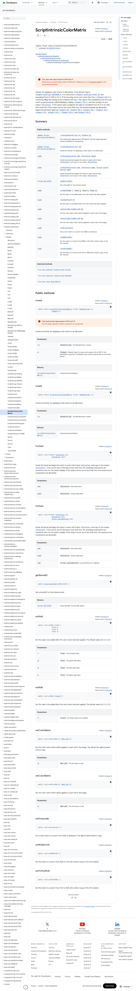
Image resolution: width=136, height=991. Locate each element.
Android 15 (87, 954)
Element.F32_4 (103, 97)
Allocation (46, 105)
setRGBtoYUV (65, 237)
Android (34, 948)
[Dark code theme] (110, 307)
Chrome (67, 977)
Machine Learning (55, 951)
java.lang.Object (41, 54)
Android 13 (87, 961)
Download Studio (107, 962)
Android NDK (105, 965)
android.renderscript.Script (51, 58)
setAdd (63, 191)
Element (85, 135)
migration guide (95, 82)
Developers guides (107, 955)
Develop (41, 3)
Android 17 (87, 948)
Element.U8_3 (89, 110)
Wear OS (69, 953)
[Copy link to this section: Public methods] (57, 293)
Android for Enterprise (38, 951)
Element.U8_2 (76, 110)
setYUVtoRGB (65, 249)
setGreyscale (65, 228)
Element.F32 (41, 113)
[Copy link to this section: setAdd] (45, 616)
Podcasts (34, 968)
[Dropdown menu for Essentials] (33, 2)
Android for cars (71, 960)
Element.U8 (64, 110)
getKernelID (65, 181)
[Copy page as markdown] (45, 35)
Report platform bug (125, 948)
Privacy (51, 961)
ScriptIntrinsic (53, 48)
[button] (14, 24)
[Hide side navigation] (25, 987)
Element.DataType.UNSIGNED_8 (48, 95)
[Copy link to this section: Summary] (49, 121)
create (63, 135)
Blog (32, 965)
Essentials (26, 3)
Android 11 (87, 968)
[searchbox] (14, 18)
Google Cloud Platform (92, 977)
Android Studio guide (108, 952)
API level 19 (108, 303)
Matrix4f (77, 219)
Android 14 (87, 958)
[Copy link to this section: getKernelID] (49, 575)
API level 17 (104, 29)
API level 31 (108, 31)
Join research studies (126, 959)
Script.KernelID (44, 181)
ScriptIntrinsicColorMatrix (46, 136)
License (40, 986)
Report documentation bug (125, 952)
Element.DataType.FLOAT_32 (88, 95)
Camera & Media (54, 958)
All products (109, 977)
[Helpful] (107, 22)
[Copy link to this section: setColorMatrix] (53, 730)
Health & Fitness (54, 954)
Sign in (130, 3)
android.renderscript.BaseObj (48, 56)
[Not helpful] (110, 22)
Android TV (70, 963)
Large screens (71, 950)
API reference (9, 10)
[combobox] (78, 2)
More (55, 3)
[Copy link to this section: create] (44, 300)
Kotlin (103, 39)
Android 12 (87, 965)
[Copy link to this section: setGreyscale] (51, 819)
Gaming (51, 948)
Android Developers (41, 22)
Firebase (77, 977)
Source (33, 958)
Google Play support (125, 956)
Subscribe (110, 986)
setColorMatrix (66, 209)
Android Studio (119, 3)
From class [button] (54, 270)
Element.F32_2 (54, 113)
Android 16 (87, 951)
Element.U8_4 (101, 110)
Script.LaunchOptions (60, 519)
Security (34, 954)
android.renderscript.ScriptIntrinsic (56, 60)
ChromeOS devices (72, 956)
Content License (90, 906)
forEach (63, 156)
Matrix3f (77, 209)
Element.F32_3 (67, 113)
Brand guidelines (51, 986)
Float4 (69, 200)
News (33, 961)
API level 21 (104, 506)
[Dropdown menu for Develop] (47, 2)
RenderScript (72, 135)
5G (50, 965)
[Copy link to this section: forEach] (45, 446)
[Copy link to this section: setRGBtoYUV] (52, 845)
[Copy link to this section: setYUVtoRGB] (52, 871)
